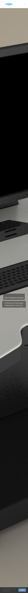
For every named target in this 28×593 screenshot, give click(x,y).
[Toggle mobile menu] (25, 4)
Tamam (22, 590)
